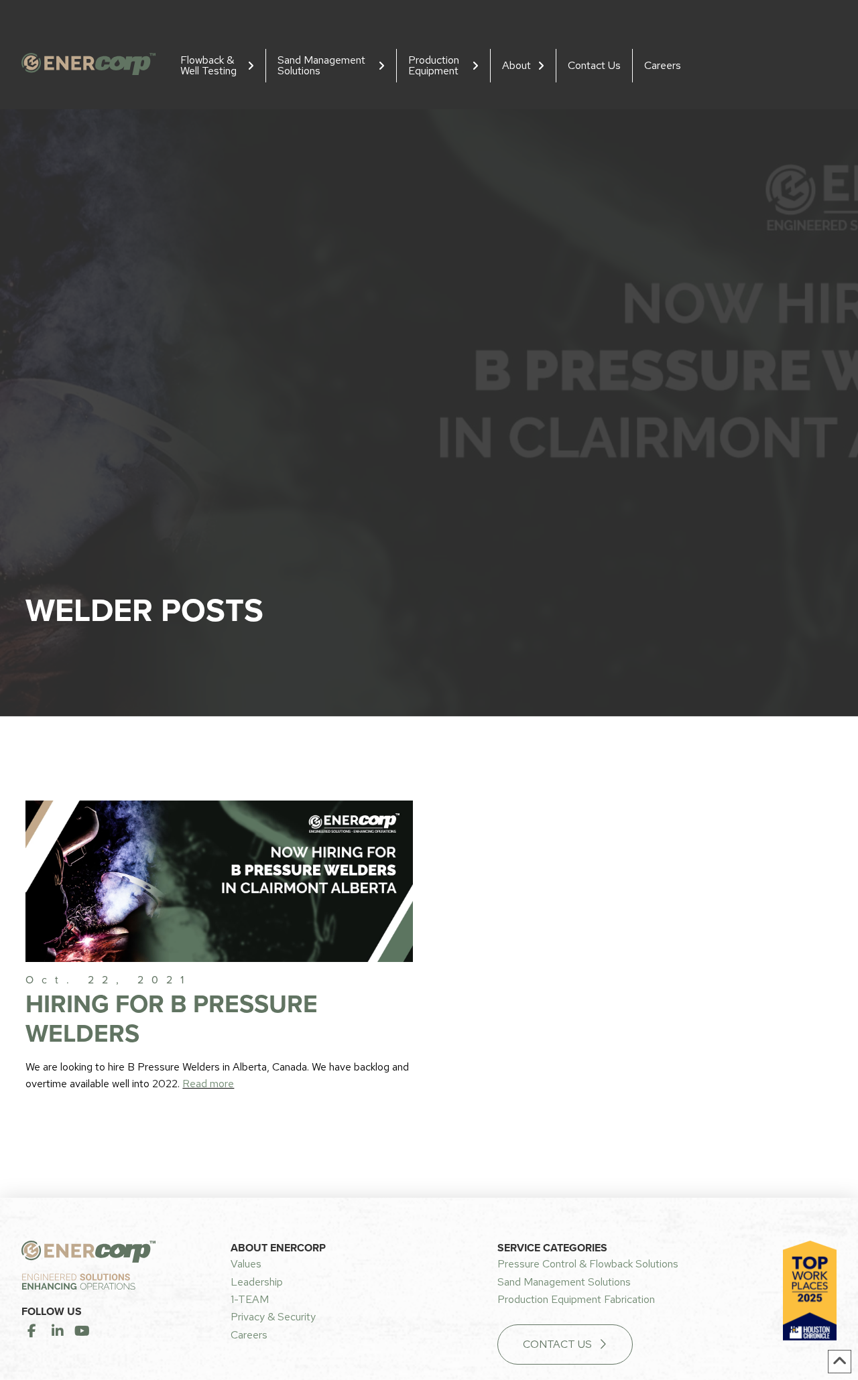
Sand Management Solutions (564, 1282)
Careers (249, 1335)
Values (246, 1264)
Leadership (257, 1282)
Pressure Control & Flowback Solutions (587, 1264)
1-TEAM (250, 1299)
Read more (208, 1084)
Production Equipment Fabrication (576, 1299)
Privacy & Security (273, 1317)
